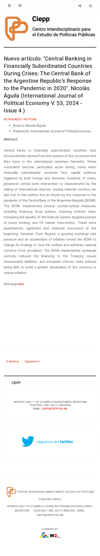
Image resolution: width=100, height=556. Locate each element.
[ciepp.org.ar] (50, 28)
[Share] (79, 5)
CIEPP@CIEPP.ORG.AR (54, 409)
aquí (21, 284)
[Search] (90, 5)
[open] (9, 5)
